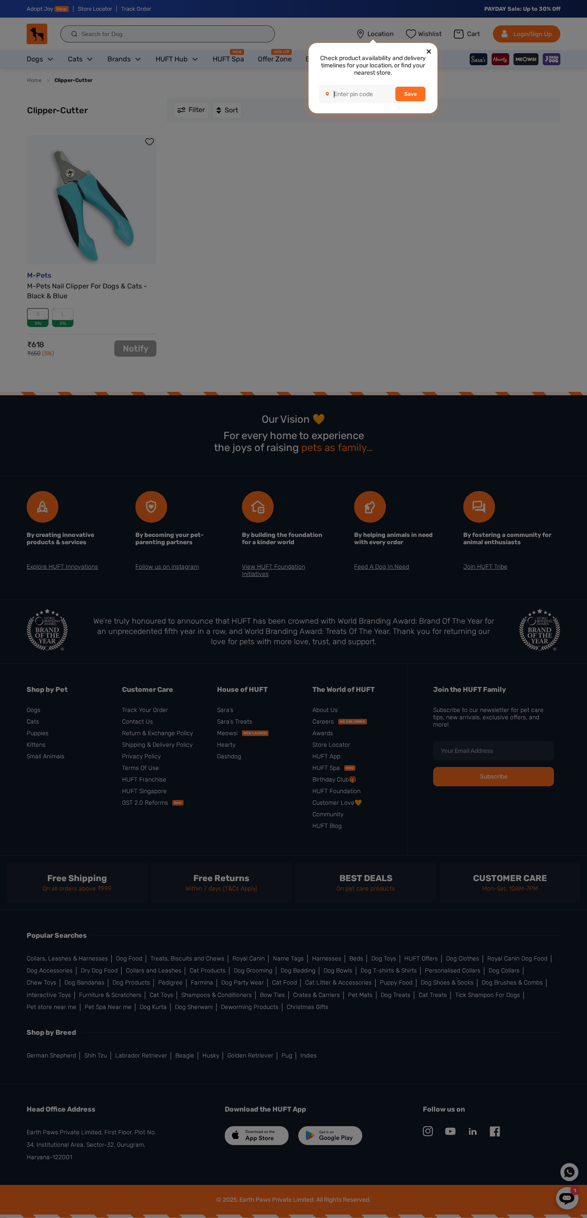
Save (410, 94)
